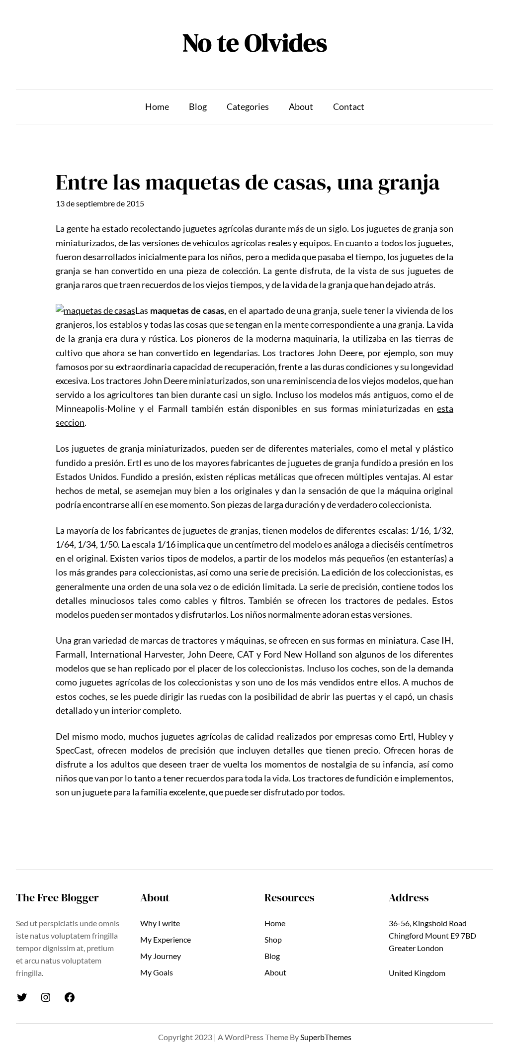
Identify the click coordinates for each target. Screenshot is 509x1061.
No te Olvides (254, 42)
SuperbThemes (325, 1037)
